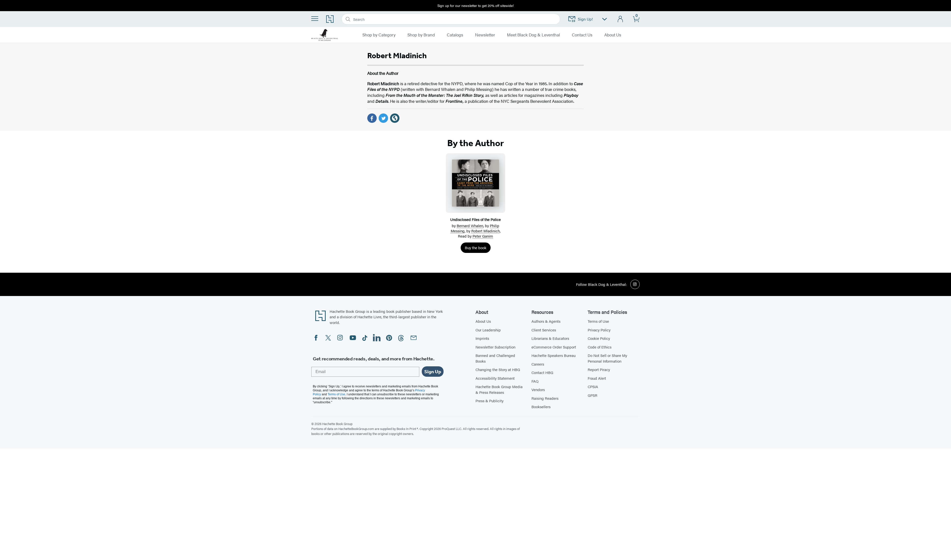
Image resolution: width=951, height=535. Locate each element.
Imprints (482, 338)
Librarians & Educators (550, 338)
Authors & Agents (545, 321)
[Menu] (314, 18)
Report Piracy (599, 369)
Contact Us (582, 35)
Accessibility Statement (495, 378)
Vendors (538, 389)
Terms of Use (598, 321)
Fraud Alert (597, 378)
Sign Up (432, 371)
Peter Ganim (483, 236)
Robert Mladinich (485, 230)
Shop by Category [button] (379, 35)
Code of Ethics (599, 346)
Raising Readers (544, 398)
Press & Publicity (489, 400)
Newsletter (485, 35)
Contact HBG (542, 372)
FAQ (534, 381)
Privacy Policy (599, 329)
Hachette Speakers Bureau (553, 355)
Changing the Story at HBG (498, 369)
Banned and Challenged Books (495, 358)
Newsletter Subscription (495, 346)
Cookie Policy (599, 338)
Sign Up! (585, 19)
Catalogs (455, 35)
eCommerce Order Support (553, 346)
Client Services (543, 329)
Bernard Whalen (470, 225)
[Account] (620, 19)
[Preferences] (604, 19)
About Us (612, 35)
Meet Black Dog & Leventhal (533, 35)
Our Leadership (488, 329)
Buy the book (475, 247)
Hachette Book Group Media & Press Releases (499, 389)
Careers (537, 364)
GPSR (592, 395)
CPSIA (593, 386)
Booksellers (541, 406)
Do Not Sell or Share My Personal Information (607, 358)
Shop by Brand (421, 35)
